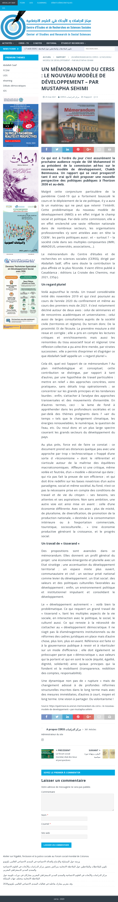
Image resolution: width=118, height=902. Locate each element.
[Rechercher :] (99, 48)
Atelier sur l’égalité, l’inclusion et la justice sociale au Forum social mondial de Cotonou (46, 856)
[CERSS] (46, 38)
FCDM (22, 3)
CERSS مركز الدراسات (69, 97)
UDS (31, 3)
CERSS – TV (24, 43)
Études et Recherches (72, 43)
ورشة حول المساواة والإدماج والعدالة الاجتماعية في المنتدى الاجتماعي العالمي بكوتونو (41, 861)
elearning (42, 3)
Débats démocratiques (61, 3)
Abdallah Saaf (8, 3)
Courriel (45, 823)
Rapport (88, 97)
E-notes (37, 43)
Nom (44, 815)
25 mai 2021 (50, 97)
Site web (45, 832)
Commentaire (48, 791)
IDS (3, 8)
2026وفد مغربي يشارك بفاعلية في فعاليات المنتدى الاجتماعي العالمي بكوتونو (38, 883)
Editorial (52, 43)
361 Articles (90, 729)
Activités (7, 43)
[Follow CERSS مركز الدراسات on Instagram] (42, 739)
